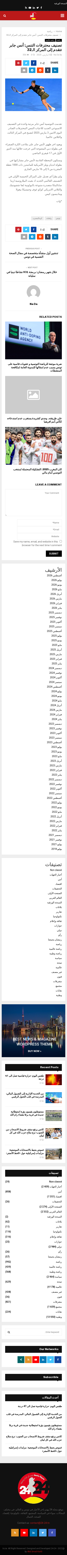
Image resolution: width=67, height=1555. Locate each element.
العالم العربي (55, 897)
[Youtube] (24, 1532)
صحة (59, 962)
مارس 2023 (56, 765)
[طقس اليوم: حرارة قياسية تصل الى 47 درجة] (54, 1079)
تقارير (59, 911)
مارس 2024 (56, 709)
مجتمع (59, 986)
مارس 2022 (56, 821)
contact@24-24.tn (40, 1523)
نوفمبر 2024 (55, 672)
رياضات (49, 218)
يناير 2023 (57, 774)
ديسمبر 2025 (55, 612)
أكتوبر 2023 (56, 733)
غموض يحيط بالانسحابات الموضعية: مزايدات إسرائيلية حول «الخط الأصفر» (25, 1151)
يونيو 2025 (56, 640)
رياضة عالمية (50, 40)
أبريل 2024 (56, 705)
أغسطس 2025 (54, 631)
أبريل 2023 (56, 760)
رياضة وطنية (55, 953)
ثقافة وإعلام (56, 921)
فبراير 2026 (56, 603)
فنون (59, 976)
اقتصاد (58, 884)
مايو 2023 (57, 756)
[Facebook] (52, 1532)
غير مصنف (56, 972)
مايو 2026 (57, 589)
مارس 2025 (56, 654)
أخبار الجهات (56, 874)
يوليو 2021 (56, 844)
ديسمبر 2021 (55, 835)
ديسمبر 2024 (55, 668)
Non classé (56, 870)
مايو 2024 (57, 700)
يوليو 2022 (56, 802)
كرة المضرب (37, 218)
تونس (58, 218)
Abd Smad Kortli (34, 1551)
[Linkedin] (33, 1532)
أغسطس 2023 (54, 742)
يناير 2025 (57, 663)
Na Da (56, 55)
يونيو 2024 (56, 696)
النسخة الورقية (60, 3)
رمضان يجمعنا (55, 939)
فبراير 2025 (56, 659)
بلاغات (59, 907)
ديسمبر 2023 (55, 723)
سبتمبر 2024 (55, 682)
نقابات (59, 990)
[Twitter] (43, 1532)
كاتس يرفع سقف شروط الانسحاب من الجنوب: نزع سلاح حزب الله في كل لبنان (25, 1132)
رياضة (59, 40)
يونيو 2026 (56, 584)
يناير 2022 (57, 830)
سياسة (58, 958)
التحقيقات (57, 888)
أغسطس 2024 (54, 686)
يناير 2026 (57, 608)
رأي (60, 935)
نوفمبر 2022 (55, 784)
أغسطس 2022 (54, 798)
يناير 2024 (57, 719)
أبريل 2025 (56, 649)
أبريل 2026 (56, 594)
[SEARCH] (9, 1332)
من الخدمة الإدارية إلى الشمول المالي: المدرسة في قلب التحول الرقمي (25, 1095)
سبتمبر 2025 (55, 626)
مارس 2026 (56, 598)
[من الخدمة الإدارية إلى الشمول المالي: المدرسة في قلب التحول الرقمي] (54, 1097)
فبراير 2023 (56, 770)
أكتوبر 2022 (56, 788)
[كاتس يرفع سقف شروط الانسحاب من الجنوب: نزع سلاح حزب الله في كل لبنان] (54, 1133)
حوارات (58, 925)
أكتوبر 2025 (56, 621)
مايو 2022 (57, 811)
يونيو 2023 (56, 751)
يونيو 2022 (56, 807)
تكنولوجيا (57, 916)
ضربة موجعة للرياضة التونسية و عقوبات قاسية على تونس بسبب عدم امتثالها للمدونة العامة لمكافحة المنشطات (35, 367)
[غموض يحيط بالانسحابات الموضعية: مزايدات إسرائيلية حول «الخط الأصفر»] (54, 1153)
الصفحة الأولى (55, 893)
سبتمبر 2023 (55, 737)
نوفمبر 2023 (55, 728)
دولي (59, 930)
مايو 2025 (57, 645)
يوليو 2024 (56, 691)
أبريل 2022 (56, 816)
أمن (60, 879)
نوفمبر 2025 (55, 617)
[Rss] (15, 1532)
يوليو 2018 (56, 849)
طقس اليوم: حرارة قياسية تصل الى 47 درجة (40, 1406)
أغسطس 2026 (54, 575)
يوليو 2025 (56, 635)
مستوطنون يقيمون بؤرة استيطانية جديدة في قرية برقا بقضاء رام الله (27, 1113)
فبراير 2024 (56, 714)
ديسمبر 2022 (55, 779)
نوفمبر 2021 (55, 839)
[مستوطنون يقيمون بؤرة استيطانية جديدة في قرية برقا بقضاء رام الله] (54, 1115)
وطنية (59, 995)
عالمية (59, 967)
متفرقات (57, 981)
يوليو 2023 (56, 747)
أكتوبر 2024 (56, 677)
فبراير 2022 (56, 825)
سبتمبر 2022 (55, 793)
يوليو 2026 (56, 580)
